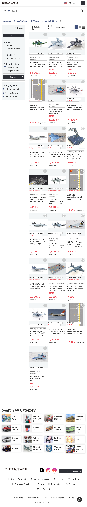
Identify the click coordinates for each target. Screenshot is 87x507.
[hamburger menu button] (83, 3)
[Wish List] (70, 3)
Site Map (71, 498)
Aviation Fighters (13, 58)
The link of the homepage (54, 498)
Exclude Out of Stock (37, 28)
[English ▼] (65, 2)
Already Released (13, 49)
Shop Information (34, 498)
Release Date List (12, 89)
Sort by (50, 27)
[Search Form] (78, 3)
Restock (10, 45)
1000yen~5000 (12, 67)
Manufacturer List (12, 92)
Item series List (11, 96)
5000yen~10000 (13, 71)
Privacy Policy (18, 498)
